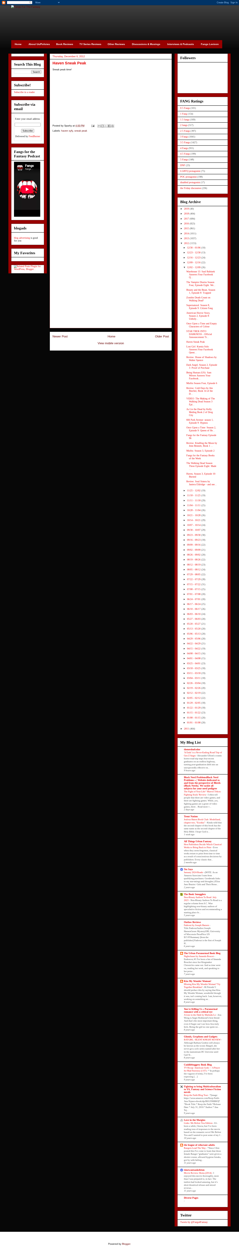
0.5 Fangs (185, 108)
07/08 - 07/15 (194, 589)
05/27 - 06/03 (194, 619)
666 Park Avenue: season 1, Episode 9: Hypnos (199, 421)
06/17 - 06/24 (194, 604)
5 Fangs (184, 159)
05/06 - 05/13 (194, 633)
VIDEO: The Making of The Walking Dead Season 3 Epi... (200, 401)
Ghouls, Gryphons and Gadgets (200, 1036)
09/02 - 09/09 (194, 550)
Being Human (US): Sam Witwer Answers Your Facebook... (198, 375)
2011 (187, 728)
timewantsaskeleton (194, 1170)
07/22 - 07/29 (194, 579)
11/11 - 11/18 (194, 500)
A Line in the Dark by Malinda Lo (200, 1015)
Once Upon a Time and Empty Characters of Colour (201, 325)
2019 (187, 208)
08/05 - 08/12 (194, 569)
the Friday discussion (190, 188)
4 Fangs (184, 148)
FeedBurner (34, 136)
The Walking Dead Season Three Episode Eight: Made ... (201, 466)
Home (111, 336)
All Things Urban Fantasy (198, 841)
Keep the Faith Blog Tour (196, 1095)
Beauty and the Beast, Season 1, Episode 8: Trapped (200, 291)
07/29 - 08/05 (194, 574)
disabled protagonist (190, 182)
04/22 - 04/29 (194, 643)
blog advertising (22, 238)
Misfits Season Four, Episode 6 (201, 383)
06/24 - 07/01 (194, 599)
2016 (187, 223)
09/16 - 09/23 (194, 540)
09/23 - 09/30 (194, 535)
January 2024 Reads (193, 872)
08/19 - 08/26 (194, 559)
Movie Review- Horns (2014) (198, 1173)
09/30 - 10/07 (194, 530)
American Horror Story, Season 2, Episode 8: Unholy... (198, 316)
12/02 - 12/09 (194, 267)
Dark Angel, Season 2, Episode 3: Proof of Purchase (201, 366)
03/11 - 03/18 (194, 673)
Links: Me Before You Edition (198, 1123)
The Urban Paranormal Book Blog (202, 953)
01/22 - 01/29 (194, 707)
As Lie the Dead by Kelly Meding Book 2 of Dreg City (199, 412)
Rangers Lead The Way (195, 1148)
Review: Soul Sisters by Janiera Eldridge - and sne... (201, 483)
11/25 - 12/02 (194, 490)
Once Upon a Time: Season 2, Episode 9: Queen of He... (201, 429)
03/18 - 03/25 (194, 668)
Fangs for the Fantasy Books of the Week (200, 457)
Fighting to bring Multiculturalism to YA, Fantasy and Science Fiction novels (202, 1089)
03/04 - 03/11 (194, 678)
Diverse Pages (191, 1198)
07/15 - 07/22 (194, 584)
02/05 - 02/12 (194, 698)
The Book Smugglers (195, 894)
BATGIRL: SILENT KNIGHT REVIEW (202, 1039)
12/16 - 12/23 (194, 257)
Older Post (162, 336)
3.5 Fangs (185, 142)
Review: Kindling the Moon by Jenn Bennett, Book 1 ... (201, 444)
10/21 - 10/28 (194, 515)
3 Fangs (184, 136)
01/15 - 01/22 (194, 712)
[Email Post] (92, 125)
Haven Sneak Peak (195, 342)
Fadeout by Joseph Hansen (197, 925)
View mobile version (111, 343)
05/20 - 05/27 (194, 624)
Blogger (126, 1243)
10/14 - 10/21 (194, 520)
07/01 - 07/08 (194, 594)
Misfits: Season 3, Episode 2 (200, 450)
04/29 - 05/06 (194, 638)
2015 (187, 228)
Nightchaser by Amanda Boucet (199, 956)
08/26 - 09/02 (194, 554)
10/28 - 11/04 (194, 510)
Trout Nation (191, 816)
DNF (182, 165)
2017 (187, 218)
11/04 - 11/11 (194, 505)
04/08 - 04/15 (194, 653)
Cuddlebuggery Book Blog (198, 1064)
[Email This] (99, 126)
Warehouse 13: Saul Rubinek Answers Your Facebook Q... (200, 274)
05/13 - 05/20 (194, 628)
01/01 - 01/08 (194, 722)
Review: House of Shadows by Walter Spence (201, 359)
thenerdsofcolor (192, 749)
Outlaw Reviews (192, 922)
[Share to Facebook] (109, 126)
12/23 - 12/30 (194, 252)
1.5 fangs (184, 119)
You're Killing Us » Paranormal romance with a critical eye (200, 1010)
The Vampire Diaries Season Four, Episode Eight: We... (201, 283)
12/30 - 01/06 (194, 247)
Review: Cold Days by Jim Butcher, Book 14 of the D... (199, 391)
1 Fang (183, 114)
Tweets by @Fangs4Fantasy (194, 1222)
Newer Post (60, 336)
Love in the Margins (194, 1120)
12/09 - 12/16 (194, 262)
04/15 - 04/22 (194, 648)
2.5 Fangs (185, 131)
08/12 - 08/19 (194, 564)
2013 (187, 238)
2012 (187, 243)
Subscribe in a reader (24, 92)
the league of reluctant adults (199, 1145)
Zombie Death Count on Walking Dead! (198, 299)
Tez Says (188, 869)
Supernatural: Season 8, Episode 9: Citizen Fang (199, 307)
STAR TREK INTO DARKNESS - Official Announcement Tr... (199, 334)
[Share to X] (106, 126)
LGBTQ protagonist (190, 171)
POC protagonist (188, 177)
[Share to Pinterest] (112, 126)
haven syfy (67, 130)
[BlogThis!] (102, 126)
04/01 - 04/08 (194, 658)
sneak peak (80, 130)
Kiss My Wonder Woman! (197, 981)
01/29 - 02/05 (194, 703)
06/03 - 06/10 (194, 614)
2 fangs (183, 125)
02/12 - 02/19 (194, 693)
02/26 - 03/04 (194, 683)
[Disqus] (110, 184)
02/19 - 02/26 (194, 688)
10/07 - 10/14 (194, 525)
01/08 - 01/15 (194, 717)
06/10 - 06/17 (194, 609)
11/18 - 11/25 (194, 495)
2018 (187, 213)
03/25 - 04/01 (194, 663)
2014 (187, 233)
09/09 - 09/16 (194, 544)
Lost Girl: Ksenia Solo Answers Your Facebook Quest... (199, 349)
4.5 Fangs (185, 153)
